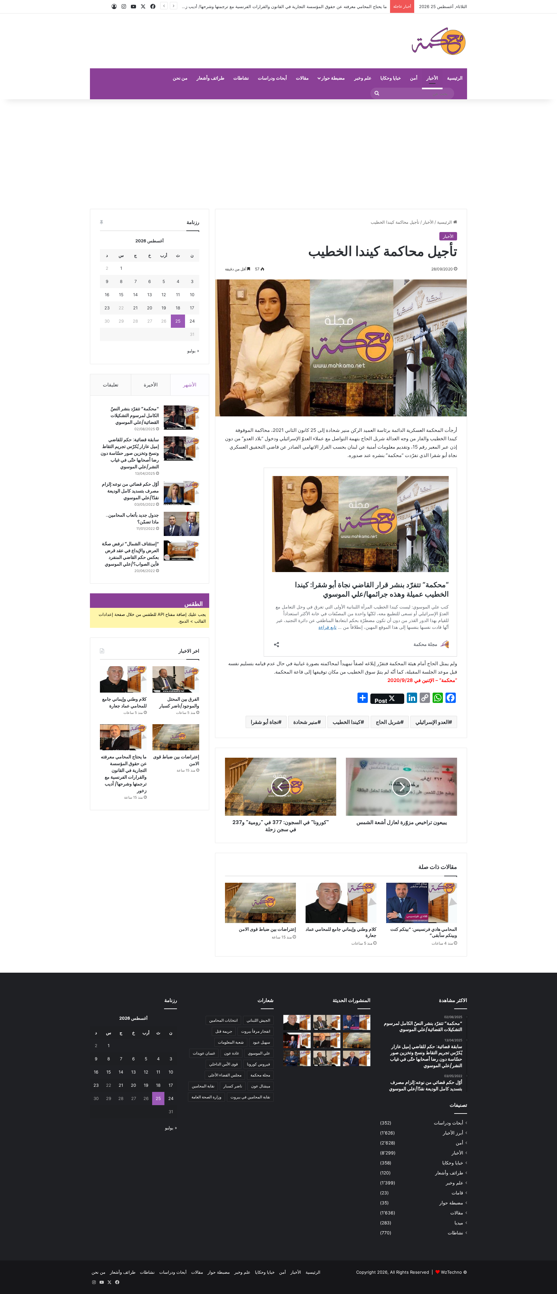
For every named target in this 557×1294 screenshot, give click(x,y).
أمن (413, 78)
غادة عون (231, 1053)
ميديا (458, 1222)
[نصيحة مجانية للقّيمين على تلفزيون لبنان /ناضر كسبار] (327, 1058)
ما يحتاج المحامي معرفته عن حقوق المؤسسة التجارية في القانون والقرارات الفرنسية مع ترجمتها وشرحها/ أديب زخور (124, 774)
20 (149, 307)
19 (163, 307)
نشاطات (241, 78)
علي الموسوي (259, 1053)
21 (135, 307)
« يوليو (193, 350)
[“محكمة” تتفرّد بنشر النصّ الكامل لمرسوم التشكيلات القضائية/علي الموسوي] (181, 417)
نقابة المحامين (203, 1086)
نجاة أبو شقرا (264, 722)
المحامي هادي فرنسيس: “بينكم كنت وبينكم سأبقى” (423, 932)
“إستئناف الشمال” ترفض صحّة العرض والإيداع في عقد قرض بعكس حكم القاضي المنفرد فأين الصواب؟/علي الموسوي (130, 553)
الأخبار (432, 78)
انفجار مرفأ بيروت (255, 1031)
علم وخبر (362, 78)
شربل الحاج (388, 722)
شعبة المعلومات (231, 1042)
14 (135, 294)
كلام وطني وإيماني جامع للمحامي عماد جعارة (341, 932)
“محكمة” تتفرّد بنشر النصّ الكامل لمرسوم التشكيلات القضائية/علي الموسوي (135, 415)
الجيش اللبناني (258, 1020)
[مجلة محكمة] (438, 40)
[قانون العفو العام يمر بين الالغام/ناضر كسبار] (356, 1058)
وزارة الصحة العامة (206, 1097)
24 (192, 321)
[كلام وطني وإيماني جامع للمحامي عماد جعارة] (341, 903)
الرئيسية (455, 78)
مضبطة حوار (333, 78)
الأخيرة (151, 385)
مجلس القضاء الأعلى (224, 1075)
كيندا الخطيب (347, 722)
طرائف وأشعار (210, 78)
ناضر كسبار (232, 1086)
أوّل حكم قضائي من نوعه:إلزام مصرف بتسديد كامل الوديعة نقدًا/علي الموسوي (130, 491)
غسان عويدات (204, 1053)
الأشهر (189, 385)
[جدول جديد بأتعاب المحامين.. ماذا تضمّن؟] (181, 524)
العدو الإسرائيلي (432, 722)
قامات (457, 1192)
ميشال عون (260, 1086)
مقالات (302, 78)
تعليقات (110, 385)
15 (121, 294)
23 (107, 307)
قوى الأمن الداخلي (223, 1064)
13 (149, 294)
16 (107, 294)
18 (178, 307)
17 (192, 307)
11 (178, 294)
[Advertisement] (278, 154)
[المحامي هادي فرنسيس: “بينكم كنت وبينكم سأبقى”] (421, 903)
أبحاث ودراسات (272, 78)
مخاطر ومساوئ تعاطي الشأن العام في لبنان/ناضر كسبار (337, 6)
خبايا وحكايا (390, 78)
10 (192, 294)
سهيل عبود (261, 1042)
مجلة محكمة (260, 1075)
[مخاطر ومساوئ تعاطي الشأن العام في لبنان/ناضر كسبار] (297, 1040)
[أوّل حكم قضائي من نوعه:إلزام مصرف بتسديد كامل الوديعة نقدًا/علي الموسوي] (181, 493)
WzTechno (451, 1272)
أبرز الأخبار (453, 1132)
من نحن (180, 78)
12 (163, 294)
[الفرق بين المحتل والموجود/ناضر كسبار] (175, 679)
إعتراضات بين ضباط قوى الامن (267, 929)
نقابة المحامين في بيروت (250, 1097)
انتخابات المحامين (223, 1020)
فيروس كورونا (258, 1064)
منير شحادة (305, 722)
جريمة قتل (223, 1031)
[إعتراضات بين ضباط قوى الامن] (260, 903)
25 (178, 321)
